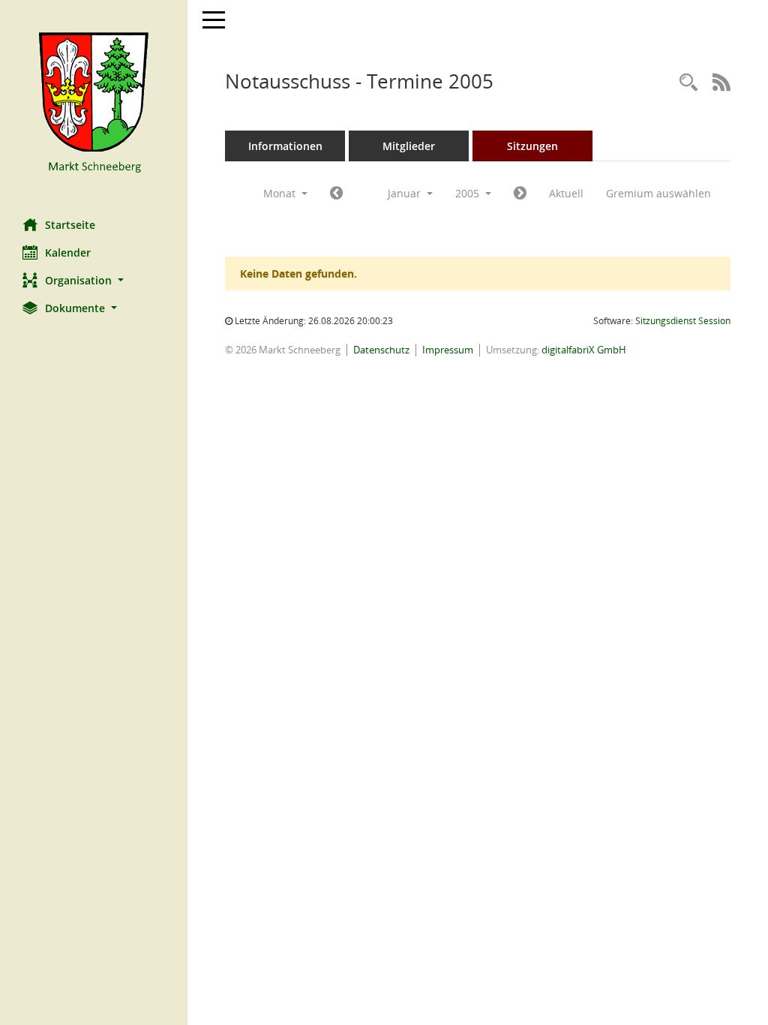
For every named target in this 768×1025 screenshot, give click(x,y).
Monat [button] (280, 193)
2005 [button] (468, 193)
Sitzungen (532, 146)
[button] (94, 280)
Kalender (68, 252)
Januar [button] (406, 193)
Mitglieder (408, 146)
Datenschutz (381, 349)
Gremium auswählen (658, 193)
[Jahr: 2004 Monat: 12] (336, 193)
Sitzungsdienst (682, 320)
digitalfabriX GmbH (584, 349)
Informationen (285, 146)
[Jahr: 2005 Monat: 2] (520, 193)
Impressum (447, 349)
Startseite (70, 225)
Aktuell (566, 193)
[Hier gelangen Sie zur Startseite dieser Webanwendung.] (94, 103)
